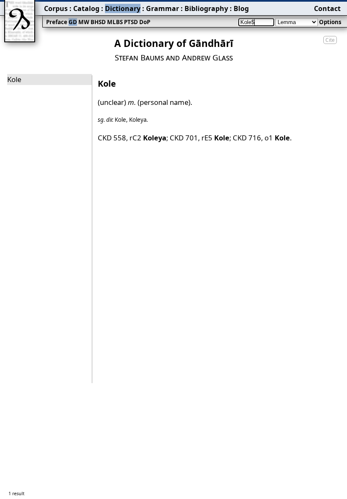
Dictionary (122, 8)
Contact (327, 8)
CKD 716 (247, 138)
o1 (277, 138)
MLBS (115, 22)
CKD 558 (112, 138)
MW (83, 22)
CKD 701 (184, 138)
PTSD (131, 22)
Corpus (56, 8)
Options (330, 22)
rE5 (215, 138)
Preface (56, 22)
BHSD (98, 22)
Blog (241, 8)
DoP (144, 22)
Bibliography (206, 8)
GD (73, 22)
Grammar (162, 8)
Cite (330, 40)
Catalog (86, 8)
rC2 (147, 138)
